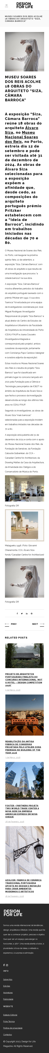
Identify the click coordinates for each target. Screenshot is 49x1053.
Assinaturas (8, 993)
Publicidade (8, 999)
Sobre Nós (7, 979)
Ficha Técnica (9, 1021)
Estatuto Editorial (10, 1015)
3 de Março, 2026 (12, 757)
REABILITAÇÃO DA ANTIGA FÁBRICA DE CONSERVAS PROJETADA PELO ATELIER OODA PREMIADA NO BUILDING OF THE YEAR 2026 (23, 747)
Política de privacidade (12, 1028)
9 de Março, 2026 (12, 690)
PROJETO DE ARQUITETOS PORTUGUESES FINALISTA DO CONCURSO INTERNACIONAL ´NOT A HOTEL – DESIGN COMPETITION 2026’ (23, 680)
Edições (6, 986)
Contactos (7, 1035)
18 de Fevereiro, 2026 (14, 896)
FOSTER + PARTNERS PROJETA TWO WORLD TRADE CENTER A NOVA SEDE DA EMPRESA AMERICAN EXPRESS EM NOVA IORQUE (22, 811)
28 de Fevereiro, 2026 (14, 822)
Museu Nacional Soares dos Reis (21, 137)
